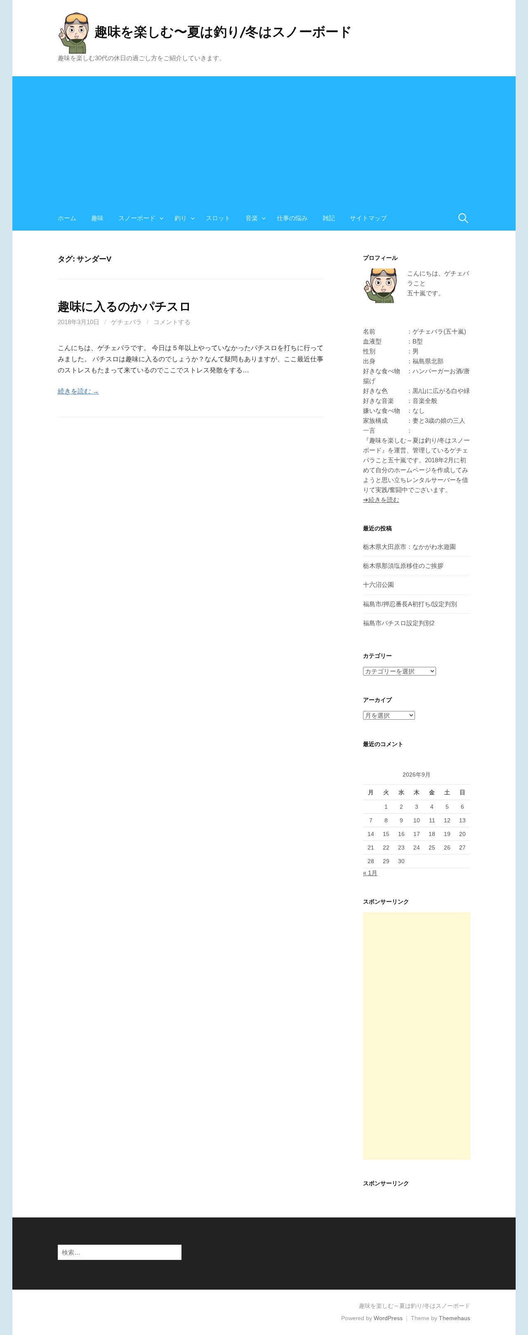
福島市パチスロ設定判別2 (398, 622)
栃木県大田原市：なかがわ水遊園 (409, 546)
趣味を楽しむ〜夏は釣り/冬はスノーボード (223, 31)
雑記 (329, 217)
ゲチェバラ (126, 321)
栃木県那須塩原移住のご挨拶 (403, 565)
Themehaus (454, 1318)
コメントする (172, 321)
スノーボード (137, 217)
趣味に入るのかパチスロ (124, 306)
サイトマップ (368, 217)
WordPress (388, 1318)
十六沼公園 (378, 584)
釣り (180, 217)
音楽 (251, 217)
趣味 (97, 217)
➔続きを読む (381, 499)
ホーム (67, 217)
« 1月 (370, 872)
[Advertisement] (264, 134)
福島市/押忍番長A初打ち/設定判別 (410, 603)
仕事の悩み (292, 217)
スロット (218, 217)
